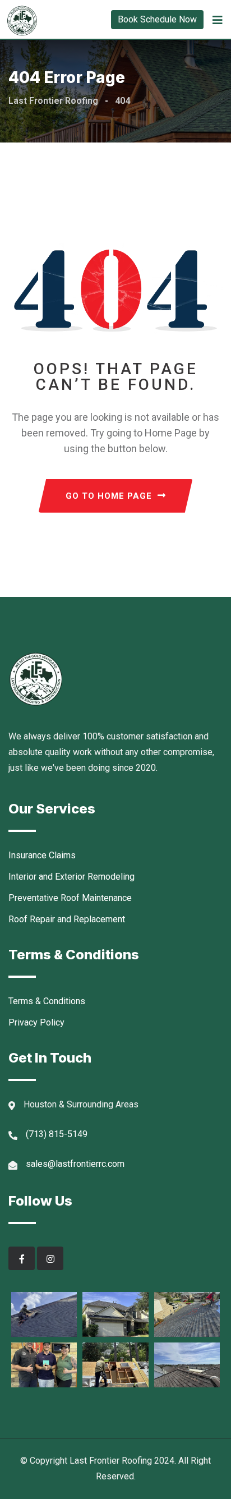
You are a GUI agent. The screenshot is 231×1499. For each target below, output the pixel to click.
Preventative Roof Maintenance (70, 898)
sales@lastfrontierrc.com (75, 1163)
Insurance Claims (42, 855)
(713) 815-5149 (56, 1134)
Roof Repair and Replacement (66, 919)
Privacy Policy (36, 1022)
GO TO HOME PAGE (109, 496)
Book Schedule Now (157, 19)
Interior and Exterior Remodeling (71, 876)
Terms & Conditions (46, 1001)
